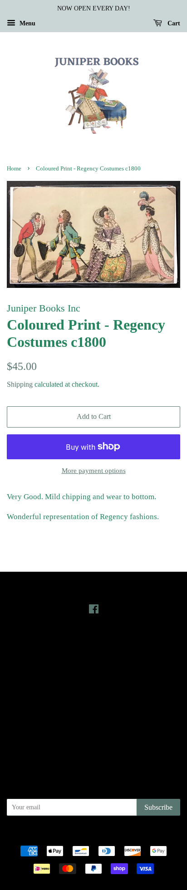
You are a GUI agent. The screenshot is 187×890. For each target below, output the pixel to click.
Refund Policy (93, 718)
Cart (173, 23)
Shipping (20, 384)
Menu (26, 23)
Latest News (94, 643)
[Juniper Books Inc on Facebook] (94, 610)
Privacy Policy (94, 705)
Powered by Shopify (144, 835)
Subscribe (158, 807)
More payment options (94, 470)
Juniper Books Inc (91, 835)
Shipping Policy (93, 744)
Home (14, 168)
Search (93, 692)
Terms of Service (94, 730)
